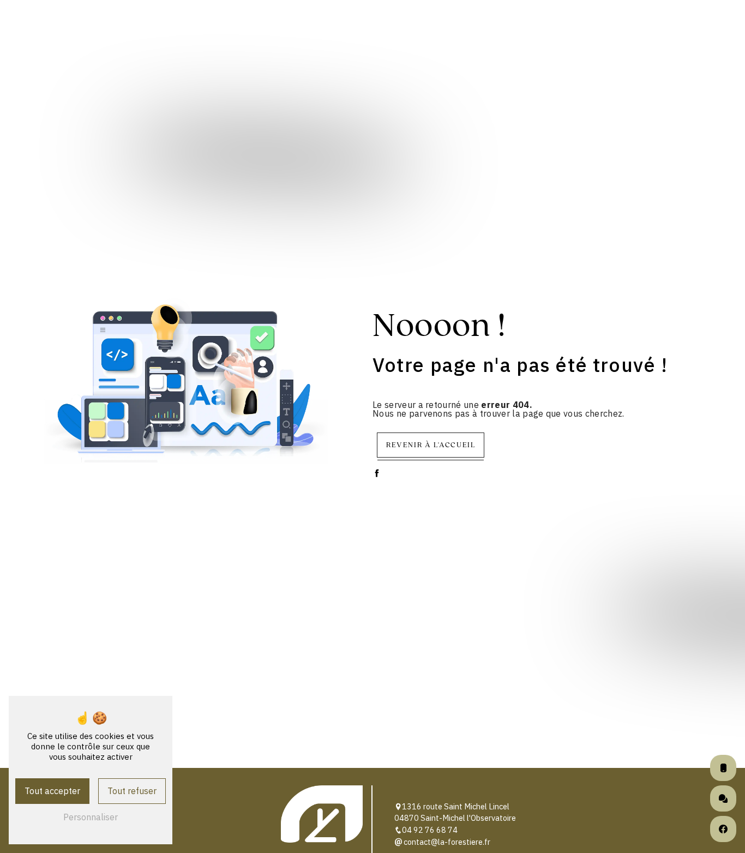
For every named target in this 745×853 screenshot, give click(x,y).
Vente (232, 23)
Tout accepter (52, 790)
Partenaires (609, 23)
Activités (136, 23)
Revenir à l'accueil (430, 444)
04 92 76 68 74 (430, 830)
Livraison (523, 23)
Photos (687, 23)
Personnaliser (90, 817)
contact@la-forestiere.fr (446, 842)
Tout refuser (132, 790)
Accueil (64, 23)
